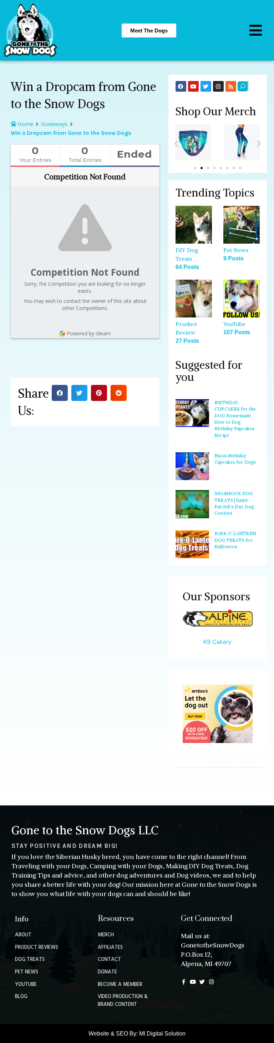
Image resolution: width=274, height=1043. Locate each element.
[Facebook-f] (183, 982)
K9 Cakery (217, 641)
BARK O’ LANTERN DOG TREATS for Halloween (235, 540)
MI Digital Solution (162, 1034)
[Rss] (230, 86)
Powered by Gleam (89, 333)
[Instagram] (218, 86)
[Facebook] (181, 86)
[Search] (242, 86)
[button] (60, 393)
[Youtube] (193, 86)
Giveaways (54, 124)
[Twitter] (206, 86)
